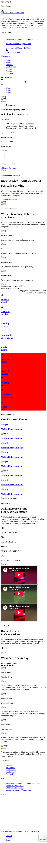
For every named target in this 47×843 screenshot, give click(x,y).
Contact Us (10, 73)
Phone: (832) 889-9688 (15, 786)
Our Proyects (11, 770)
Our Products (11, 772)
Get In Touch (8, 77)
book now (5, 200)
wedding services (5, 324)
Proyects (9, 69)
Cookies (9, 836)
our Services (10, 768)
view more (13, 200)
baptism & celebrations (7, 336)
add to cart (5, 168)
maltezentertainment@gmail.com (18, 790)
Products (9, 71)
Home (8, 60)
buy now (12, 168)
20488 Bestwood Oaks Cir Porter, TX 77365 (23, 39)
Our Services (11, 67)
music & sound (5, 300)
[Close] (2, 84)
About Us (9, 65)
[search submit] (25, 82)
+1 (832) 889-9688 (13, 52)
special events (4, 348)
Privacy (9, 838)
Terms (8, 840)
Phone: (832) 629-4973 (15, 788)
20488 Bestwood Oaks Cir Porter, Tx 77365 (23, 783)
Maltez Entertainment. (12, 429)
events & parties (5, 312)
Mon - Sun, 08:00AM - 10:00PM (18, 48)
